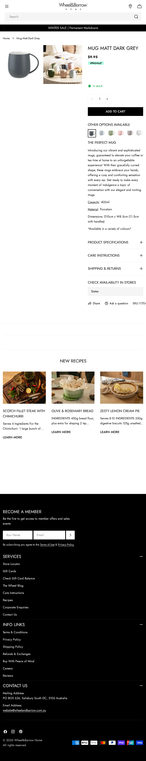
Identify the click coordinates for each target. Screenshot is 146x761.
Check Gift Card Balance (19, 578)
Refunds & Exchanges (16, 654)
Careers (8, 668)
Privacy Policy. (66, 544)
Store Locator (11, 564)
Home (6, 38)
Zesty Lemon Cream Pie (120, 410)
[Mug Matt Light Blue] (102, 131)
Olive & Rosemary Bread (72, 410)
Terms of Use (47, 544)
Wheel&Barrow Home (28, 740)
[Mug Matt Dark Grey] (92, 132)
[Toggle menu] (6, 6)
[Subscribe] (70, 535)
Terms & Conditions (15, 632)
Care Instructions (13, 593)
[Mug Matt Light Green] (111, 131)
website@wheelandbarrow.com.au (24, 710)
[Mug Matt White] (139, 131)
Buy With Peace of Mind (18, 661)
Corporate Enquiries (15, 607)
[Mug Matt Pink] (120, 131)
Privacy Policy (12, 639)
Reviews (8, 675)
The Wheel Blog (13, 585)
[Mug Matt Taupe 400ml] (130, 131)
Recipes (8, 600)
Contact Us (10, 614)
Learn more (12, 437)
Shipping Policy (13, 647)
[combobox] (73, 16)
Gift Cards (9, 571)
